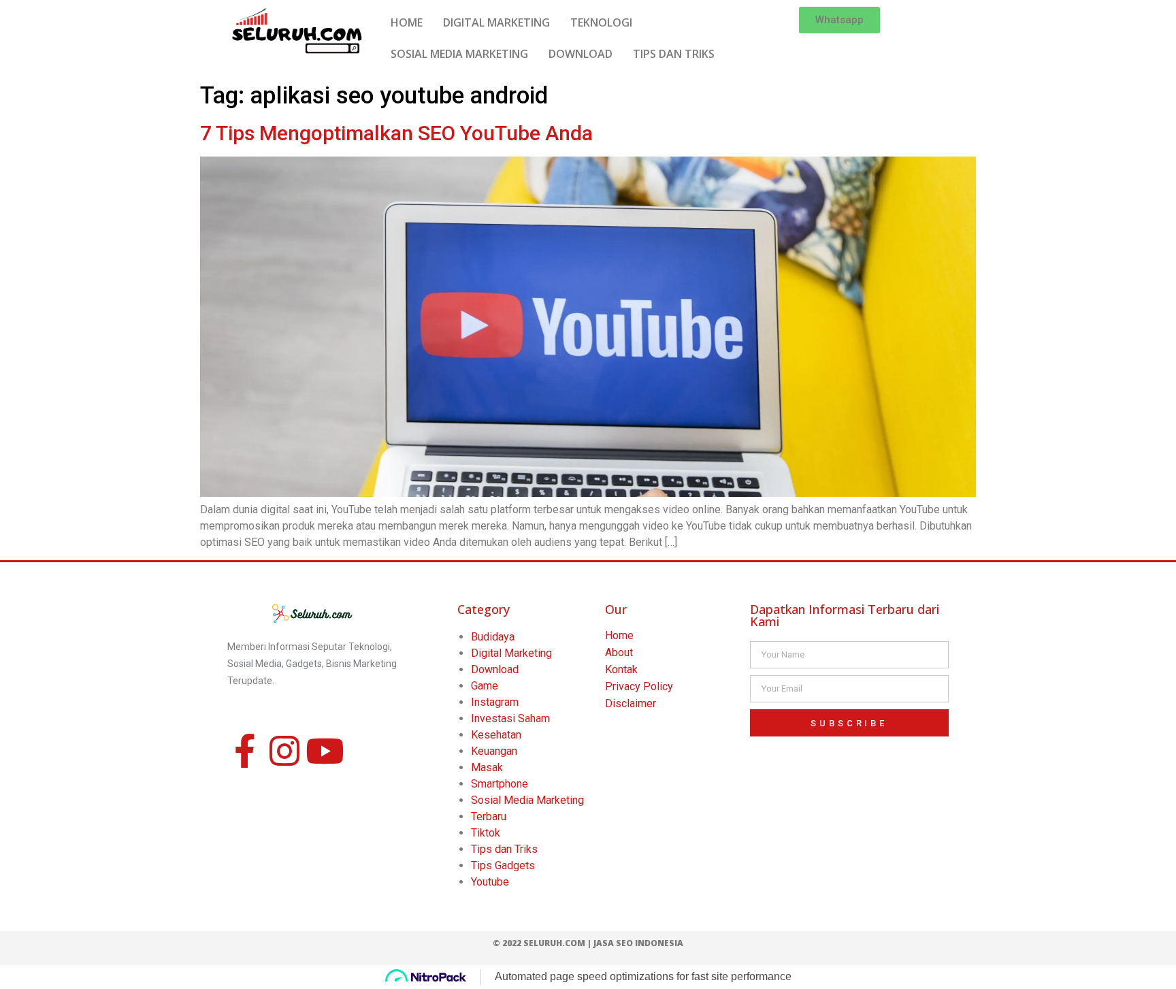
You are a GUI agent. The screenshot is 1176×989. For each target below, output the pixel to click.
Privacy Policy (639, 686)
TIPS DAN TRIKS (674, 53)
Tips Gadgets (503, 865)
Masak (487, 767)
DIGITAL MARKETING (496, 22)
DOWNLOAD (580, 53)
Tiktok (485, 832)
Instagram (495, 702)
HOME (407, 22)
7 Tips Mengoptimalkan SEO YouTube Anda (396, 133)
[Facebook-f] (244, 751)
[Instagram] (284, 751)
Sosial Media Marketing (527, 800)
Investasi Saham (510, 718)
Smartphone (499, 783)
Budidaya (492, 636)
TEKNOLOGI (601, 22)
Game (484, 685)
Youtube (490, 881)
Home (619, 635)
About (619, 652)
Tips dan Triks (504, 849)
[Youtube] (325, 751)
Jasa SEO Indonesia (638, 943)
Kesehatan (496, 734)
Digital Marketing (511, 653)
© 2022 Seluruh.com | (543, 943)
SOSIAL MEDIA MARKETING (459, 53)
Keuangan (494, 751)
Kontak (621, 669)
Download (495, 669)
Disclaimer (630, 703)
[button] (839, 20)
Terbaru (488, 816)
